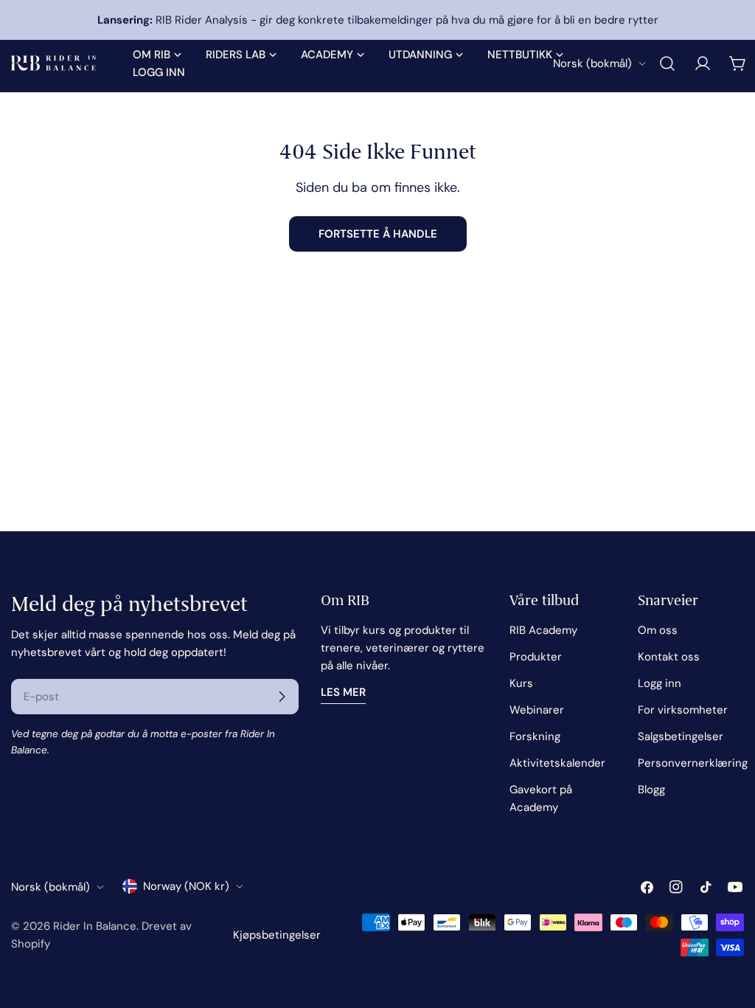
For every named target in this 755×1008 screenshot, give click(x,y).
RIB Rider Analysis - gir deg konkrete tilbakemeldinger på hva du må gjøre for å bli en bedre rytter (377, 20)
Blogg (651, 789)
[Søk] (667, 63)
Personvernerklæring (693, 763)
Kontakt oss (669, 656)
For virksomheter (683, 710)
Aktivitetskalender (557, 763)
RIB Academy (543, 630)
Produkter (535, 656)
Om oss (658, 630)
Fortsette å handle (378, 234)
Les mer (343, 692)
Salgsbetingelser (680, 736)
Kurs (521, 683)
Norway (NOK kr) (186, 886)
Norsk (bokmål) (592, 63)
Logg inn (659, 683)
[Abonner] (281, 696)
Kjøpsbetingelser (277, 935)
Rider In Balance (94, 926)
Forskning (534, 736)
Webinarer (536, 710)
